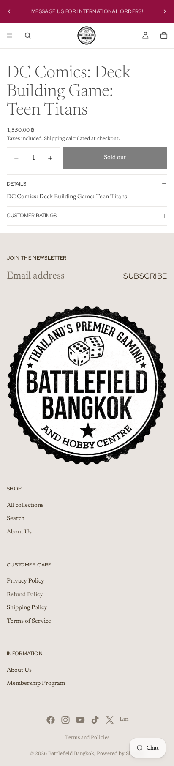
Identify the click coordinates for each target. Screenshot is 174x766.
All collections (25, 506)
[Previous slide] (9, 11)
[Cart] (164, 35)
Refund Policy (25, 595)
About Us (19, 532)
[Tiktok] (95, 720)
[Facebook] (51, 720)
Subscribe (145, 276)
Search (15, 519)
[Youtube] (80, 720)
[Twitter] (110, 720)
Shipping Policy (27, 608)
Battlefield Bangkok (71, 753)
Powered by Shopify (120, 753)
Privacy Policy (25, 581)
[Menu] (9, 35)
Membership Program (36, 684)
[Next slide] (164, 11)
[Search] (28, 35)
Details (16, 184)
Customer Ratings (32, 215)
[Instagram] (65, 720)
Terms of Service (29, 621)
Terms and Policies (87, 737)
